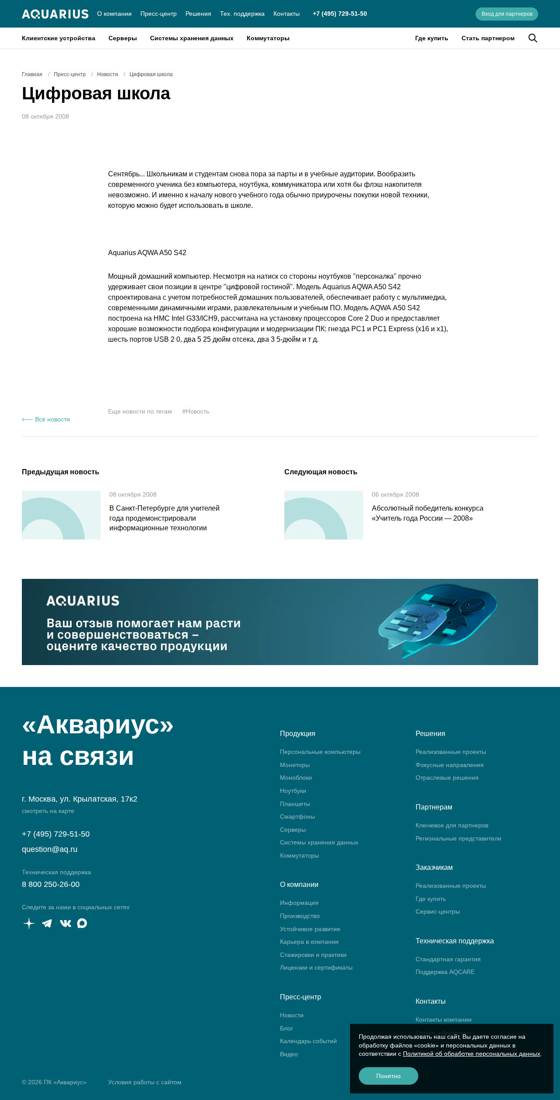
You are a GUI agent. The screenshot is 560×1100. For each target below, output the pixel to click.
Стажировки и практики (313, 954)
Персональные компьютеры (320, 751)
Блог (286, 1028)
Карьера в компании (309, 941)
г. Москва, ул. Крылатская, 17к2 (79, 799)
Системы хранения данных (192, 38)
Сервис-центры (438, 911)
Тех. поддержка (242, 13)
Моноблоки (296, 777)
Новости (292, 1015)
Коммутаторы (268, 38)
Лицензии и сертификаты (316, 967)
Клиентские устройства (58, 38)
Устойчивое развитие (310, 928)
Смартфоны (297, 816)
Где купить (431, 38)
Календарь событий (308, 1040)
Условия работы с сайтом (145, 1082)
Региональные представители (458, 838)
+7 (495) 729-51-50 (340, 13)
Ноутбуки (293, 790)
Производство (300, 915)
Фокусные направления (450, 764)
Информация (299, 902)
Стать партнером (488, 38)
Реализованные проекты (451, 751)
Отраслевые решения (447, 777)
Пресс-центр (158, 13)
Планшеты (295, 803)
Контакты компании (444, 1019)
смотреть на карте (48, 810)
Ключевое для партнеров (452, 825)
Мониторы (295, 764)
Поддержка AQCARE (445, 971)
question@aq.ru (49, 849)
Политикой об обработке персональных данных (471, 1053)
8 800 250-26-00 (51, 884)
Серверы (122, 38)
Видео (289, 1054)
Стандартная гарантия (448, 959)
